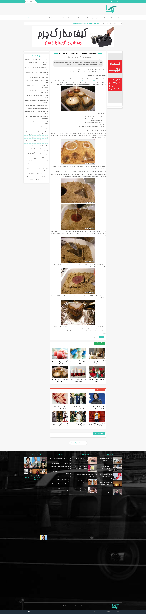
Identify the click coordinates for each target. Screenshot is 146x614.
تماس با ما (114, 2)
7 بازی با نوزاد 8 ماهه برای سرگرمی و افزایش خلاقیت (37, 105)
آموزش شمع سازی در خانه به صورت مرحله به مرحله (78, 380)
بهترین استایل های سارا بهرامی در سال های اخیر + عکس (97, 407)
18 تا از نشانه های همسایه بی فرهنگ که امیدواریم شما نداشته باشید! (81, 490)
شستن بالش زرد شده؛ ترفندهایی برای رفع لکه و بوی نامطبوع (81, 467)
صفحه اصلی (34, 612)
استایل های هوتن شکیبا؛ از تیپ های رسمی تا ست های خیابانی (97, 425)
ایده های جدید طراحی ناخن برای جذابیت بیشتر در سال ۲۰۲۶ (60, 407)
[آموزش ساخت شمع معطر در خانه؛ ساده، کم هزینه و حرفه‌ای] (97, 353)
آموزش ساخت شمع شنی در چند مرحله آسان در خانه (60, 380)
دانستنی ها (68, 18)
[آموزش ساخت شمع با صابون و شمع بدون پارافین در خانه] (60, 353)
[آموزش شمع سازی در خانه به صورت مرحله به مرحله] (78, 372)
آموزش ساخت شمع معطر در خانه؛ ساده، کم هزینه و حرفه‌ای (97, 362)
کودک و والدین (48, 18)
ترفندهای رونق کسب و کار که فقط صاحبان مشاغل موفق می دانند (106, 476)
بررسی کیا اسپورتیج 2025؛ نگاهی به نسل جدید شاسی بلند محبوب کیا (105, 468)
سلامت (87, 18)
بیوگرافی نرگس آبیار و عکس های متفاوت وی (39, 77)
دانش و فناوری (76, 18)
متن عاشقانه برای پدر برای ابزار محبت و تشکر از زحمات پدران (106, 483)
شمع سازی (96, 337)
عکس (82, 18)
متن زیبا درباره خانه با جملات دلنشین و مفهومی (38, 108)
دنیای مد (62, 18)
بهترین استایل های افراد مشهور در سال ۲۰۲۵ (79, 425)
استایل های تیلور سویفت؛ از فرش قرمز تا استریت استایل (60, 425)
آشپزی (92, 18)
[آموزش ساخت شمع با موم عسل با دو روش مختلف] (78, 353)
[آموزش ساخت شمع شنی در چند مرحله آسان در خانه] (60, 372)
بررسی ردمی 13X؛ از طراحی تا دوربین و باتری (38, 134)
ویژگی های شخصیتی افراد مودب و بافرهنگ (39, 137)
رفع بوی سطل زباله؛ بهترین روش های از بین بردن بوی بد (36, 131)
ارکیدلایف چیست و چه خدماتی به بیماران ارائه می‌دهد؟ (36, 161)
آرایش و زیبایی (105, 18)
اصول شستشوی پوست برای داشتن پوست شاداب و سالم (36, 145)
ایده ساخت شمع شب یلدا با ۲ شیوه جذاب (96, 380)
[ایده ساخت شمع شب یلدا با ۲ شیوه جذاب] (97, 372)
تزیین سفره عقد (74, 80)
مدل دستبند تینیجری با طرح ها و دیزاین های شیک (37, 177)
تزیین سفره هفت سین (90, 80)
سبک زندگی (113, 18)
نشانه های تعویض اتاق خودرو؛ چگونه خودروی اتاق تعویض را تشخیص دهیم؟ (37, 170)
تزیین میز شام (82, 80)
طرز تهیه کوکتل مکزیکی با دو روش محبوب (39, 158)
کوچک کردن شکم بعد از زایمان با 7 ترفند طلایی (38, 174)
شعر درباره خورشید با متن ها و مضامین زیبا (39, 180)
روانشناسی (55, 18)
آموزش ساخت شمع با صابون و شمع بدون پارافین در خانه (60, 362)
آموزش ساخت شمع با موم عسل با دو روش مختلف (78, 362)
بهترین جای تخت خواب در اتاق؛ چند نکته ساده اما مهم (36, 60)
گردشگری (98, 18)
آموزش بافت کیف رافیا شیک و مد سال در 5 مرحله (81, 481)
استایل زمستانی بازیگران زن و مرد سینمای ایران (79, 407)
